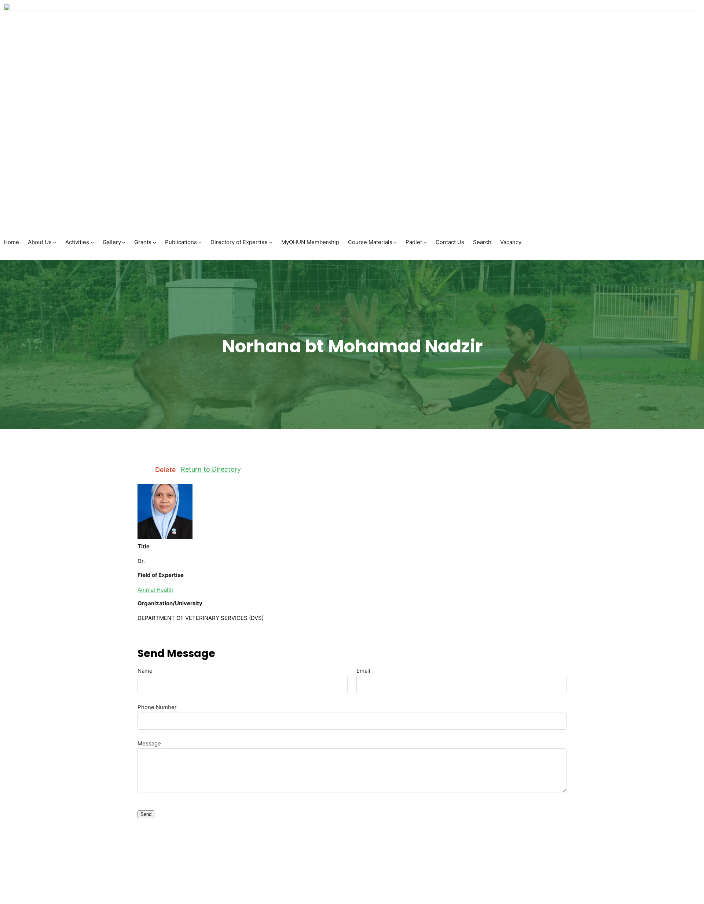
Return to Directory (211, 469)
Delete (165, 469)
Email (363, 670)
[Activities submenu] (92, 242)
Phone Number (157, 707)
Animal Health (155, 589)
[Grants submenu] (154, 242)
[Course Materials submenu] (395, 242)
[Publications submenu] (200, 242)
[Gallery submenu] (123, 242)
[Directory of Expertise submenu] (270, 242)
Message (149, 743)
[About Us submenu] (54, 242)
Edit (144, 469)
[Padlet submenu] (425, 242)
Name (145, 670)
